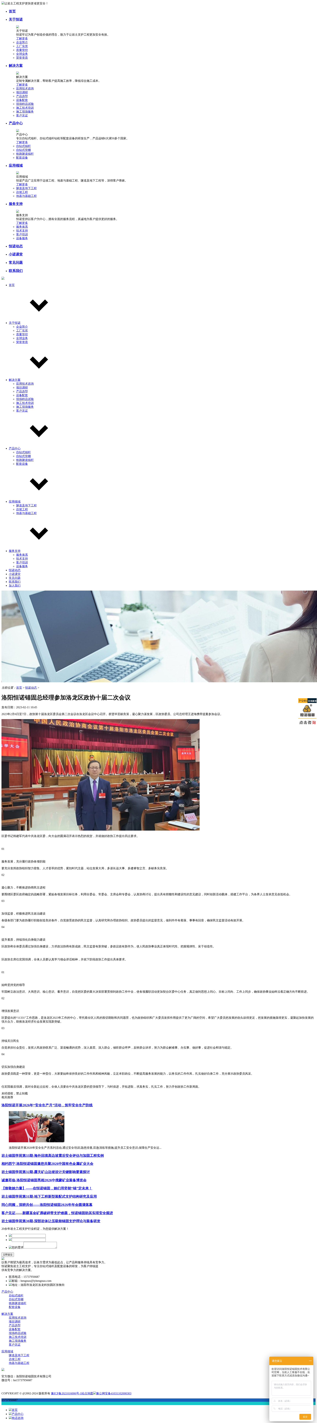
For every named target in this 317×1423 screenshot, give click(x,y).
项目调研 (22, 92)
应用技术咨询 (25, 88)
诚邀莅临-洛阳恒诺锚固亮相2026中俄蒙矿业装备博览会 (44, 1180)
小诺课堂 (16, 254)
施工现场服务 (25, 111)
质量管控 (22, 50)
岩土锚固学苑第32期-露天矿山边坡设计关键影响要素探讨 (45, 1172)
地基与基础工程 (26, 195)
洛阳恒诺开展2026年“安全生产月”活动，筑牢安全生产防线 (47, 1105)
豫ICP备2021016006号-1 (66, 1393)
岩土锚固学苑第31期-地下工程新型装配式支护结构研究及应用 (49, 1196)
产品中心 (16, 123)
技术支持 (22, 230)
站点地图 (87, 1393)
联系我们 (16, 271)
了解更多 (22, 38)
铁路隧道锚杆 (25, 153)
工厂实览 (22, 46)
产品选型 (22, 96)
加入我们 (15, 585)
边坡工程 (22, 192)
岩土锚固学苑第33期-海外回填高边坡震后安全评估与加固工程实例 (52, 1156)
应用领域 (16, 165)
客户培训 (22, 234)
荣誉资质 (22, 57)
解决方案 (16, 65)
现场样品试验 (25, 103)
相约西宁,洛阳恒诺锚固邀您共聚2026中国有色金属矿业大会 (47, 1164)
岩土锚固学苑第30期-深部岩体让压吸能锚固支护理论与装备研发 (50, 1221)
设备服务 (22, 238)
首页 (12, 11)
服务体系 (22, 226)
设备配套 (22, 100)
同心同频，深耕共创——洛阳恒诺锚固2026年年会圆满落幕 (46, 1205)
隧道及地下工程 (26, 188)
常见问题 (16, 262)
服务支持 (16, 204)
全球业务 (22, 53)
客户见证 (22, 115)
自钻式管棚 (23, 149)
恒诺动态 (16, 246)
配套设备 (22, 157)
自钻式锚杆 (23, 146)
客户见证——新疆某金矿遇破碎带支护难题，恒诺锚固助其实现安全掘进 (57, 1213)
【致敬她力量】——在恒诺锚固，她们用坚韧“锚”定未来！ (46, 1188)
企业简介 (22, 42)
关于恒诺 (16, 19)
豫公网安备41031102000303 (113, 1393)
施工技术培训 (25, 107)
